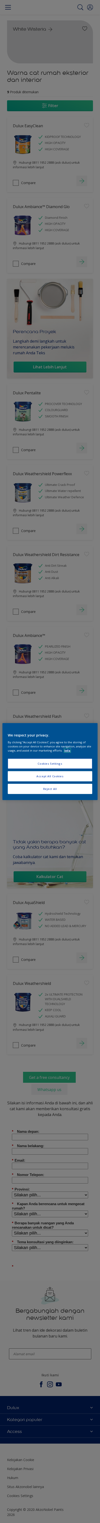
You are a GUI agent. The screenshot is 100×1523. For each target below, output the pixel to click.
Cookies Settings (50, 763)
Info (67, 750)
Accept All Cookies (49, 776)
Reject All (50, 788)
